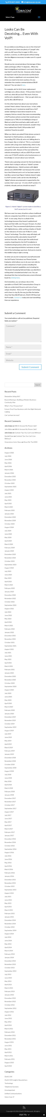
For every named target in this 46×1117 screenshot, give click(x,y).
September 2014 (10, 930)
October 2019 (10, 724)
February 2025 (10, 510)
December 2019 (10, 717)
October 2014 (10, 927)
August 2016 (9, 852)
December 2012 (10, 998)
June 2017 (8, 818)
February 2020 (10, 710)
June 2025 (8, 497)
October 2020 (10, 683)
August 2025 (9, 490)
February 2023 (10, 588)
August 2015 (9, 893)
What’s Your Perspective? (14, 406)
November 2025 (10, 480)
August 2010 (9, 1062)
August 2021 (9, 649)
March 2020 (9, 707)
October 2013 (10, 968)
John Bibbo (8, 429)
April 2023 (8, 581)
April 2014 (8, 947)
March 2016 (9, 869)
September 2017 (10, 808)
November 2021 (10, 639)
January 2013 (9, 995)
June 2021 (8, 656)
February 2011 (10, 1059)
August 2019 (9, 730)
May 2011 (8, 1049)
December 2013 (10, 961)
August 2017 (9, 812)
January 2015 (9, 917)
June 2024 (8, 534)
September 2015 (10, 890)
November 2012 (10, 1001)
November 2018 (10, 761)
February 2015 (10, 913)
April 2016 (8, 866)
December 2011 (10, 1035)
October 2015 (10, 886)
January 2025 (9, 514)
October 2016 (10, 846)
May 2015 (8, 903)
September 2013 (10, 971)
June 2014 (8, 940)
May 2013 (8, 981)
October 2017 (10, 805)
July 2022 (8, 612)
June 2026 (8, 459)
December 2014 (10, 920)
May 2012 (8, 1022)
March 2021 (9, 666)
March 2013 (9, 988)
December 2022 (10, 595)
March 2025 (9, 507)
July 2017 (8, 815)
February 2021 (10, 669)
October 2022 (10, 602)
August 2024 (9, 527)
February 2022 (10, 629)
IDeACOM (8, 1077)
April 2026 (8, 466)
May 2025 (8, 500)
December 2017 (10, 798)
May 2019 (8, 741)
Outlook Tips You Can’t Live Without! (28, 433)
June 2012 (8, 1018)
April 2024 (8, 541)
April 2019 (8, 744)
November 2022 (10, 598)
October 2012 (10, 1005)
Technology (9, 1083)
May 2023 (8, 578)
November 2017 (10, 802)
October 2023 (10, 561)
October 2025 (10, 483)
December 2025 (10, 476)
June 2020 (8, 697)
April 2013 (8, 984)
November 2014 (10, 924)
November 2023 (10, 558)
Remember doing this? (12, 396)
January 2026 (9, 473)
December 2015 (10, 880)
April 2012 (8, 1025)
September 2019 (10, 727)
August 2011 (9, 1042)
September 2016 (10, 849)
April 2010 (8, 1066)
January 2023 (9, 592)
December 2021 (10, 636)
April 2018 (8, 785)
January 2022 (9, 632)
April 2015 (8, 907)
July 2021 (8, 652)
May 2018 (8, 781)
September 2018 (10, 768)
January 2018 (9, 795)
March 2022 (9, 625)
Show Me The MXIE (31, 442)
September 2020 (10, 686)
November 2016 (10, 842)
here (23, 85)
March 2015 (9, 910)
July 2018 (8, 774)
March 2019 (9, 747)
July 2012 (8, 1015)
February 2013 (10, 991)
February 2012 (10, 1032)
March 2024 (9, 544)
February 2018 (10, 791)
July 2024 (8, 531)
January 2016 (9, 876)
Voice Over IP (9, 1097)
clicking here (15, 278)
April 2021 (8, 663)
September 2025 (10, 486)
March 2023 (9, 585)
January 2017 (9, 835)
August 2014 (9, 934)
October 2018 (10, 764)
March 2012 (9, 1029)
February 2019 (10, 751)
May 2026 (8, 463)
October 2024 (10, 524)
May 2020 (8, 700)
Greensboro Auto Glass (13, 442)
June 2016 (8, 859)
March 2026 (9, 470)
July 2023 (8, 571)
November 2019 (10, 720)
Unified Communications (13, 1093)
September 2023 (10, 564)
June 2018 (8, 778)
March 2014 (9, 951)
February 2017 (10, 832)
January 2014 (9, 957)
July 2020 (8, 693)
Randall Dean (9, 436)
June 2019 (8, 737)
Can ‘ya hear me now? (12, 415)
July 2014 (8, 937)
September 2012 (10, 1008)
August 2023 (9, 568)
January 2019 (9, 754)
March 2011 (9, 1056)
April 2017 (8, 825)
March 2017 (9, 829)
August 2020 (9, 690)
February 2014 (10, 954)
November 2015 (10, 883)
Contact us (18, 297)
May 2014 (8, 944)
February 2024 (10, 548)
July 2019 (8, 734)
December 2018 (10, 758)
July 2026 (8, 456)
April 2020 (8, 703)
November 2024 (10, 520)
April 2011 (8, 1052)
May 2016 (8, 863)
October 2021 (10, 642)
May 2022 (8, 619)
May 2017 (8, 822)
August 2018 (9, 771)
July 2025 (8, 493)
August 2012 (9, 1012)
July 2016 (8, 856)
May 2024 (8, 537)
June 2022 (8, 615)
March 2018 (9, 788)
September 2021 (10, 646)
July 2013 (8, 974)
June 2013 (8, 978)
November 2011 (10, 1039)
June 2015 (8, 900)
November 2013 (10, 964)
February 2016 (10, 873)
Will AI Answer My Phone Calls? (26, 426)
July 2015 (8, 896)
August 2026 (9, 453)
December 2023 (10, 554)
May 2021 (8, 659)
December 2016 (10, 839)
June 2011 (8, 1045)
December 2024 (10, 517)
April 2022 (8, 622)
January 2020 (9, 714)
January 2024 (9, 551)
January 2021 (9, 673)
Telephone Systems (12, 1087)
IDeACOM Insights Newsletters (16, 1080)
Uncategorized (10, 1090)
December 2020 (10, 676)
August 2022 (9, 608)
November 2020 (10, 680)
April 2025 (8, 503)
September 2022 (10, 605)
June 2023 (8, 575)
